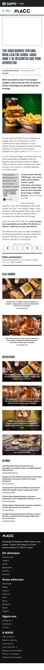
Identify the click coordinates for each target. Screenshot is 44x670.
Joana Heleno (9, 510)
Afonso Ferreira (10, 492)
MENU (22, 4)
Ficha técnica (7, 643)
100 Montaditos (34, 151)
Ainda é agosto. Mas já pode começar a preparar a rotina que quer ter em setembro (21, 506)
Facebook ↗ (7, 624)
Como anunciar (9, 647)
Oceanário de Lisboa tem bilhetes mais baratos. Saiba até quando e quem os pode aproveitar (21, 489)
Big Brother (7, 567)
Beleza (5, 587)
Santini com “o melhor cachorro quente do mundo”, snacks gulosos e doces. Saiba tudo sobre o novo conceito (22, 304)
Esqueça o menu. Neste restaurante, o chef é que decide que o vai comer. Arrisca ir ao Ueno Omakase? (22, 479)
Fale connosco (8, 636)
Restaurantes (8, 557)
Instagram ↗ (7, 620)
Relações (6, 604)
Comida (5, 73)
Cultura (5, 590)
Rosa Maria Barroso (11, 473)
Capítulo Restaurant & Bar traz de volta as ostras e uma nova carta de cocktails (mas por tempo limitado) (22, 450)
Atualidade (6, 583)
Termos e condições (10, 654)
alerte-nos (6, 262)
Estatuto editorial (9, 640)
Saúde (5, 564)
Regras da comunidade (12, 650)
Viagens (5, 560)
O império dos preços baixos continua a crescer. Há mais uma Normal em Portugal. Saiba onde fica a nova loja (21, 516)
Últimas (6, 461)
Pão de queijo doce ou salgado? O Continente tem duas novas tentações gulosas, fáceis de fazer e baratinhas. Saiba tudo (22, 424)
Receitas (5, 574)
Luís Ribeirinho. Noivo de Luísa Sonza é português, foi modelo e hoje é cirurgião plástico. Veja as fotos (21, 468)
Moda (4, 601)
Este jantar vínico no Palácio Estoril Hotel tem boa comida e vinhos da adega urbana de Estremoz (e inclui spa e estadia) (22, 340)
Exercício (6, 594)
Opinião (5, 571)
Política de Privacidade (11, 657)
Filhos (4, 597)
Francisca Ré (23, 308)
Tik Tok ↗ (6, 627)
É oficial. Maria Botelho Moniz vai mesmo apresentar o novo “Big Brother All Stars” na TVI (21, 498)
